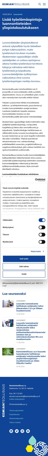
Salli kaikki (24, 259)
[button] (39, 4)
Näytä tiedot (36, 251)
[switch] (42, 227)
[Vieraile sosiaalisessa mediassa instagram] (22, 431)
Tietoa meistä (15, 423)
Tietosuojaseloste (16, 411)
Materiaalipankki (16, 419)
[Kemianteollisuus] (15, 4)
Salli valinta (24, 266)
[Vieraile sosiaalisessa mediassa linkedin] (11, 431)
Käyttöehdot (14, 415)
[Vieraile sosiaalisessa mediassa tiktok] (28, 431)
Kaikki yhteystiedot (17, 399)
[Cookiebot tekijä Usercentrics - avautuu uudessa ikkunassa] (35, 179)
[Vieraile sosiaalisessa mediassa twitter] (17, 431)
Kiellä (24, 274)
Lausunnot (18, 14)
